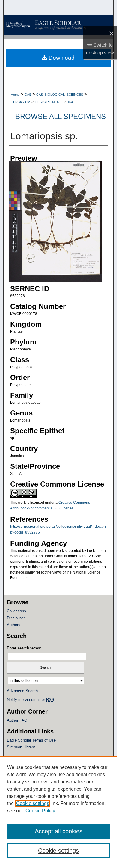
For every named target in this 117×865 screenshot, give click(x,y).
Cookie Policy (40, 810)
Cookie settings (32, 803)
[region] (58, 810)
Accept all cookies (58, 831)
